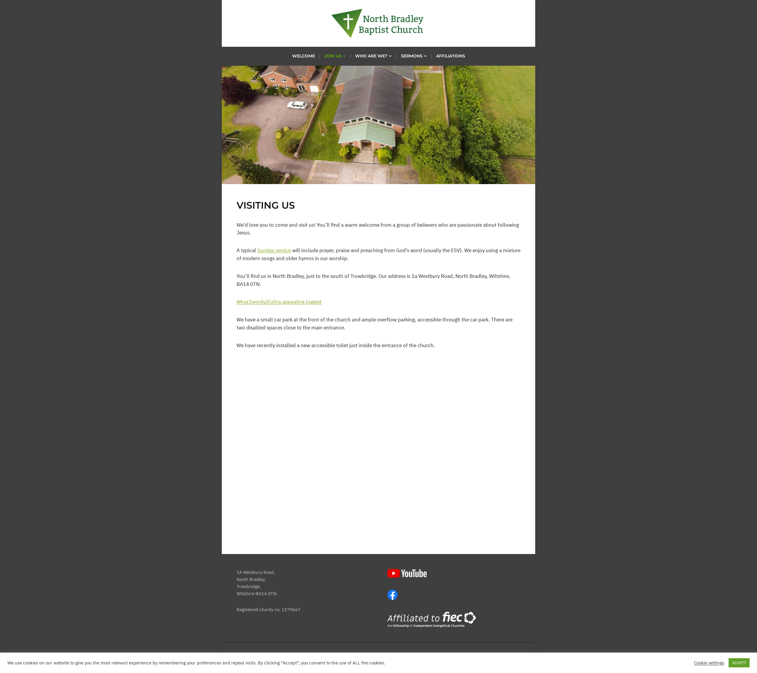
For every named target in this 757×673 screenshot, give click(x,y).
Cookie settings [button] (709, 663)
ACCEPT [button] (739, 662)
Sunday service (274, 250)
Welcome (303, 56)
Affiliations (450, 56)
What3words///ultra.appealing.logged (279, 302)
